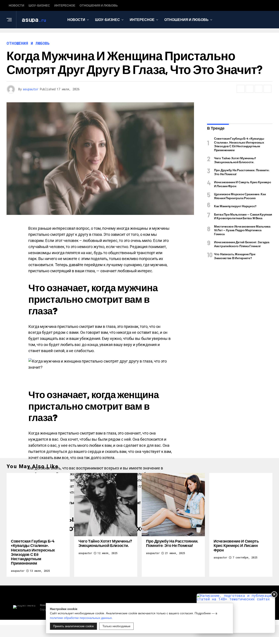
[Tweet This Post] (249, 89)
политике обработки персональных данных (81, 618)
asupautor (31, 89)
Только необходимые (116, 626)
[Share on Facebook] (241, 89)
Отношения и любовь (99, 5)
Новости (16, 5)
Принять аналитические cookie (73, 626)
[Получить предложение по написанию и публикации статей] (236, 613)
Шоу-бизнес (39, 5)
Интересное (64, 5)
